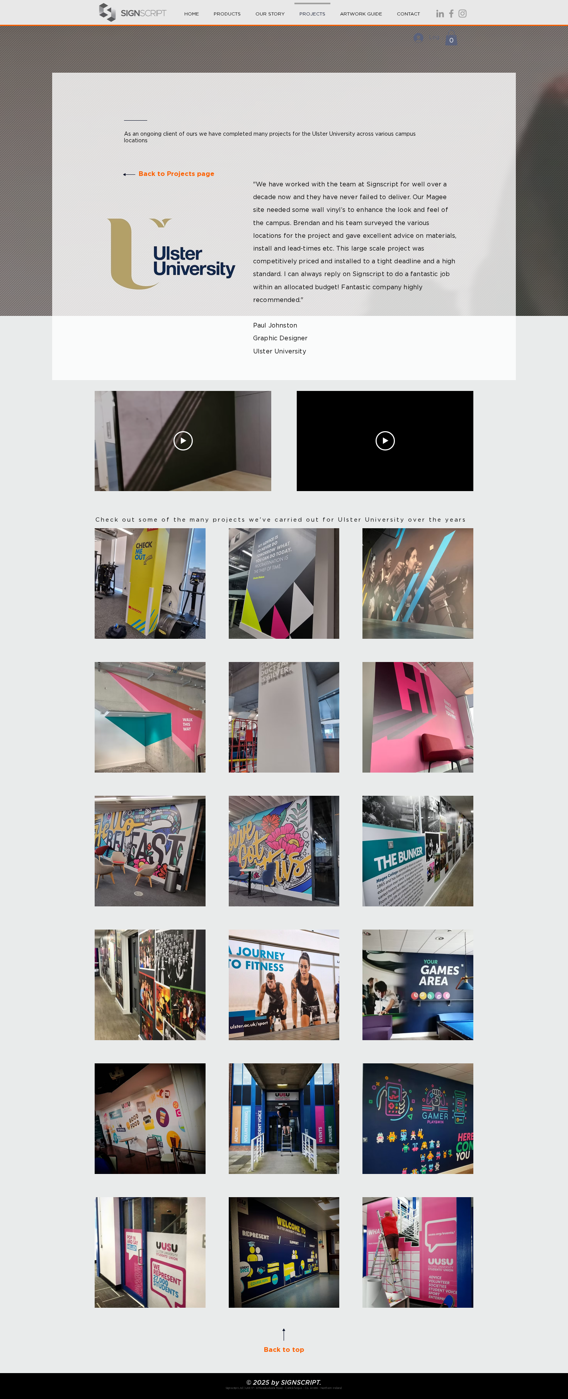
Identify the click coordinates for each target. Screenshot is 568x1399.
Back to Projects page (176, 174)
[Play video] (183, 440)
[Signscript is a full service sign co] (451, 13)
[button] (227, 10)
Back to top (284, 1349)
